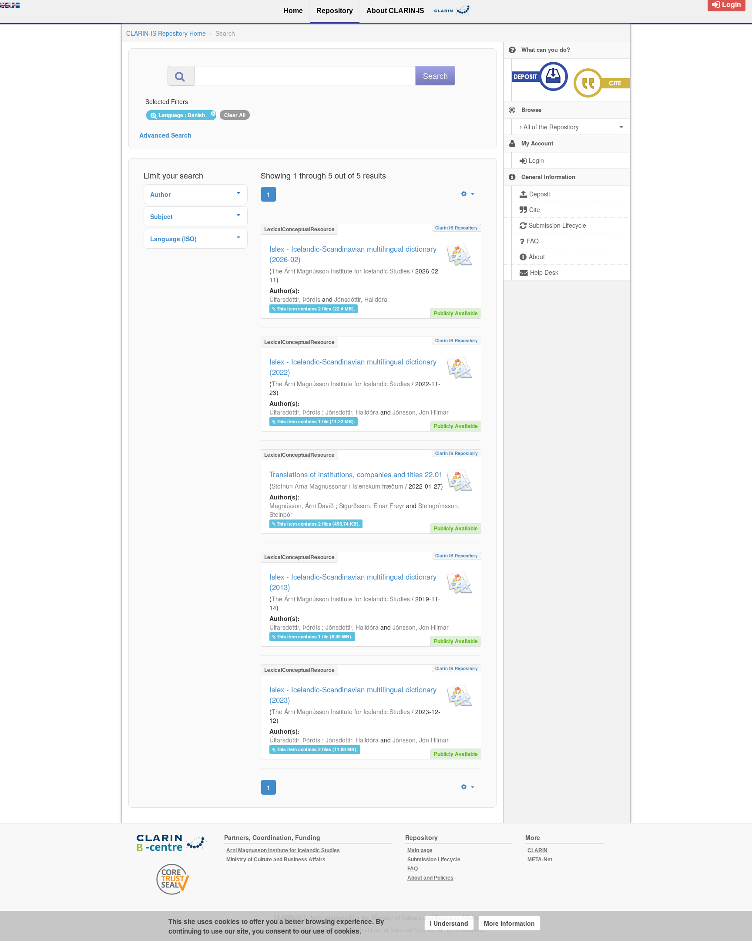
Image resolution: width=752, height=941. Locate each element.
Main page (420, 850)
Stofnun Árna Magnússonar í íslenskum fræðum (337, 486)
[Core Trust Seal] (172, 879)
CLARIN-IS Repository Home (166, 33)
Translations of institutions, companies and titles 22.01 (356, 474)
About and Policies (430, 878)
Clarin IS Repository (456, 228)
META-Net (539, 860)
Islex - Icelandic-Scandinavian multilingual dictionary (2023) (352, 694)
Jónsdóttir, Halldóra (360, 299)
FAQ (412, 869)
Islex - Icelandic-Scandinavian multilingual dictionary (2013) (352, 581)
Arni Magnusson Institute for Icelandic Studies (283, 850)
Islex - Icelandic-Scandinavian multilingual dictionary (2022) (352, 366)
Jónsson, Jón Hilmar (421, 412)
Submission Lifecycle (433, 860)
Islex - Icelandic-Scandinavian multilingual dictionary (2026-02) (352, 253)
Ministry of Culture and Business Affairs (276, 860)
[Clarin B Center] (172, 843)
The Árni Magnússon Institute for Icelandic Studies (341, 270)
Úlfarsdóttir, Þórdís (294, 299)
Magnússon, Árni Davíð (301, 505)
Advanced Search (165, 135)
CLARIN (537, 850)
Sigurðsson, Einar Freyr (371, 505)
